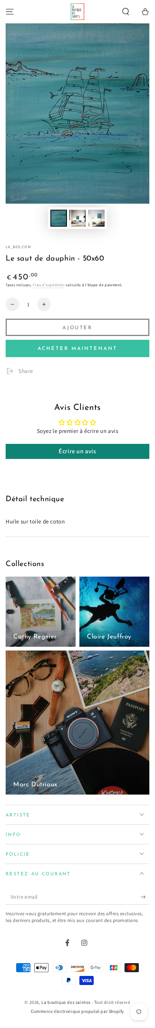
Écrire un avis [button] (77, 451)
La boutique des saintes (66, 1002)
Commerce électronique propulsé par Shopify (77, 1011)
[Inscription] (145, 897)
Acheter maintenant (77, 348)
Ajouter (77, 327)
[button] (125, 11)
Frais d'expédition (49, 284)
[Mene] (10, 11)
